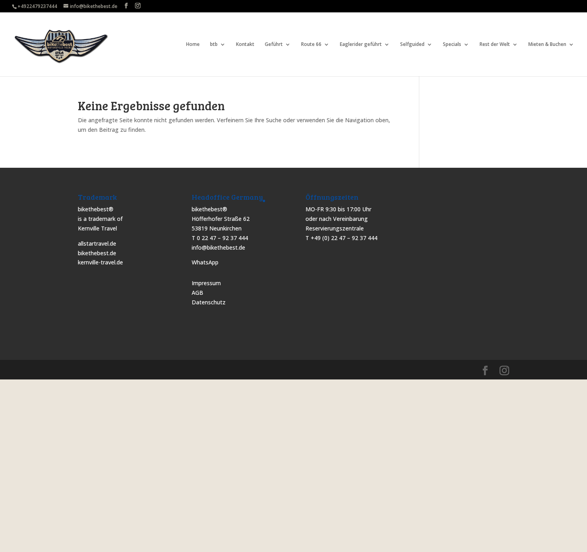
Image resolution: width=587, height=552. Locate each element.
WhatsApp (205, 262)
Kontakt (245, 45)
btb (214, 45)
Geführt (274, 45)
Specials (452, 45)
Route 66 (311, 45)
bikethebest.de (97, 253)
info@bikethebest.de (218, 247)
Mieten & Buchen (547, 45)
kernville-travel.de (100, 262)
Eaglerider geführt (361, 45)
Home (193, 45)
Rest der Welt (495, 45)
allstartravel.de (97, 243)
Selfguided (412, 45)
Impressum (206, 283)
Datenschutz (209, 302)
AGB (197, 292)
